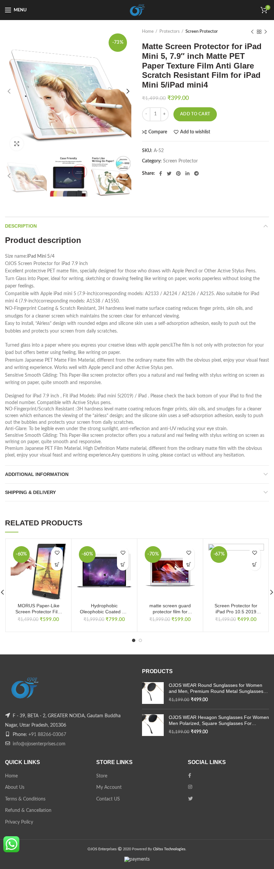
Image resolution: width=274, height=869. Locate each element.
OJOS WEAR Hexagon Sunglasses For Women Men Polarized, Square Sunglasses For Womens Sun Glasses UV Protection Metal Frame (219, 720)
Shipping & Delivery (30, 492)
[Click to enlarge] (16, 143)
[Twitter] (169, 173)
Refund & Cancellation (28, 810)
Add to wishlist (195, 132)
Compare (157, 132)
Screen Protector (201, 31)
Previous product (252, 31)
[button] (57, 565)
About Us (14, 787)
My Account (109, 787)
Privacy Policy (19, 822)
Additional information (36, 474)
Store (101, 776)
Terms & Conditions (25, 799)
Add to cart (195, 114)
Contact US (108, 799)
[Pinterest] (178, 173)
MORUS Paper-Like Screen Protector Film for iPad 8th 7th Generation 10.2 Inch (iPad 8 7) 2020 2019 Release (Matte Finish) (38, 609)
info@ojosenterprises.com (39, 744)
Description (21, 226)
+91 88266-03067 (47, 734)
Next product (265, 31)
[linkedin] (187, 173)
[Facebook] (160, 173)
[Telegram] (196, 173)
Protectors (169, 31)
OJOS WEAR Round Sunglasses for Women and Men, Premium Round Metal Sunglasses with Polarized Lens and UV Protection (216, 688)
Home (148, 31)
